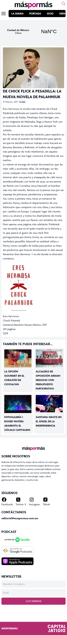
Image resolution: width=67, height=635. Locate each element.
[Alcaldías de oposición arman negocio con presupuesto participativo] (49, 358)
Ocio (50, 13)
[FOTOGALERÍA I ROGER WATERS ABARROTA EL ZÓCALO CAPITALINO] (17, 404)
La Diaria (17, 13)
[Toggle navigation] (3, 13)
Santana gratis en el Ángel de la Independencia (48, 421)
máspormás (9, 628)
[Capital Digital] (57, 628)
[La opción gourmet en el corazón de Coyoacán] (17, 358)
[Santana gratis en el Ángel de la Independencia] (49, 403)
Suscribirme (33, 601)
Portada (35, 13)
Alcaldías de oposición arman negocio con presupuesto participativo (48, 380)
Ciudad (22, 101)
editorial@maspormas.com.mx (19, 518)
